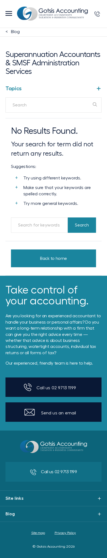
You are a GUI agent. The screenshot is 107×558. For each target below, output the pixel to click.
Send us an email (58, 413)
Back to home (53, 258)
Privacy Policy (65, 532)
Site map (38, 532)
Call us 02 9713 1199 (56, 388)
